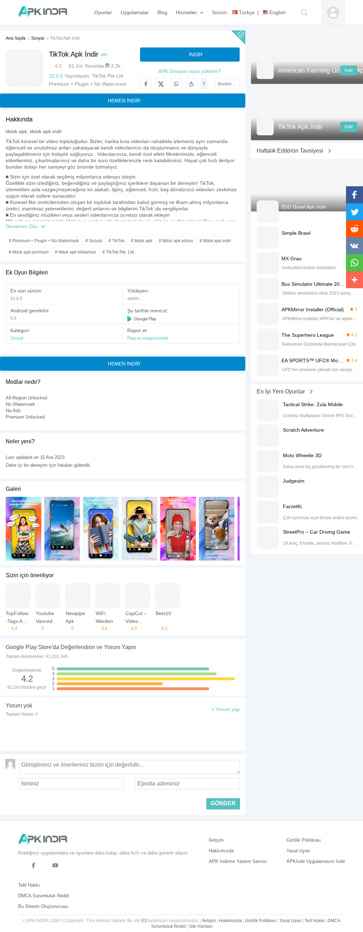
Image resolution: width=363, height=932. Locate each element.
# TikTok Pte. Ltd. (118, 252)
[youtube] (55, 865)
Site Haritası (200, 926)
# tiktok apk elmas (176, 240)
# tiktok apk (141, 240)
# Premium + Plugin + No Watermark (44, 240)
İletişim (216, 840)
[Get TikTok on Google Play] (142, 318)
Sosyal (37, 38)
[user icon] (333, 12)
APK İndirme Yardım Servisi (238, 861)
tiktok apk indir (46, 131)
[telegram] (22, 865)
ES (144, 920)
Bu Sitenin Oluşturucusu (43, 906)
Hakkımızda (221, 850)
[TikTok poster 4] (178, 529)
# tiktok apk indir (215, 240)
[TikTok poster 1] (62, 529)
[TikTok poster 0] (23, 529)
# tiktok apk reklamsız (75, 252)
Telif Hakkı (29, 885)
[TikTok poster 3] (139, 529)
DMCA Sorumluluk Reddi (43, 895)
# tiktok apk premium (29, 252)
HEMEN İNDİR (124, 100)
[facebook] (33, 865)
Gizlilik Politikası (303, 840)
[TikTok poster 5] (217, 529)
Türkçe (246, 12)
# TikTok (116, 240)
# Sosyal (93, 240)
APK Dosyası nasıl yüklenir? (189, 71)
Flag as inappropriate (147, 338)
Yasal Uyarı (298, 850)
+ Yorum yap (225, 709)
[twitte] (44, 865)
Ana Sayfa (16, 38)
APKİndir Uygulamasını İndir (315, 861)
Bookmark (228, 83)
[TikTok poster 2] (101, 529)
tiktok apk (16, 131)
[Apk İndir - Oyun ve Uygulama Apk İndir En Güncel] (46, 12)
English (277, 12)
